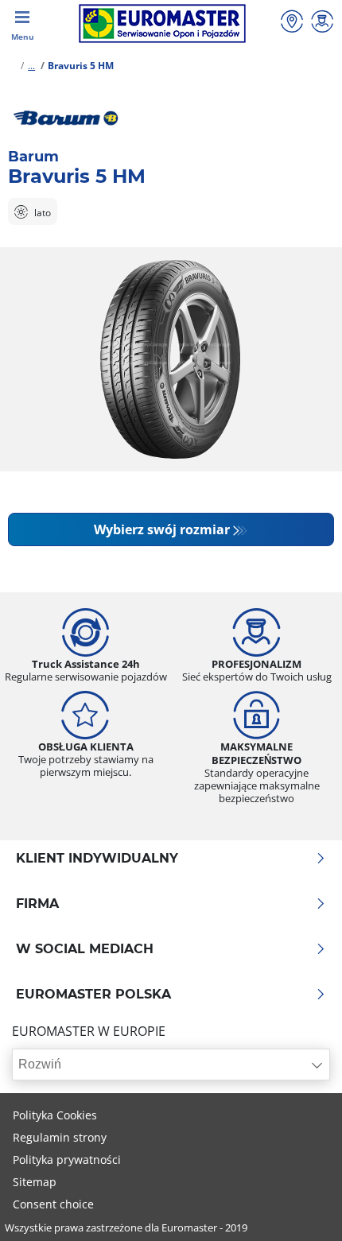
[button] (31, 65)
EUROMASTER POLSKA (93, 994)
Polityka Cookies (55, 1115)
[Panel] (322, 23)
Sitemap (34, 1181)
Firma (37, 904)
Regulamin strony (60, 1137)
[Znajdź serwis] (292, 23)
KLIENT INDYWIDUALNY (97, 858)
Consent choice (53, 1204)
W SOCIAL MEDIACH (85, 949)
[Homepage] (11, 65)
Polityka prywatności (67, 1159)
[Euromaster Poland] (161, 23)
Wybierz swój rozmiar (162, 529)
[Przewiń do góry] (300, 1207)
